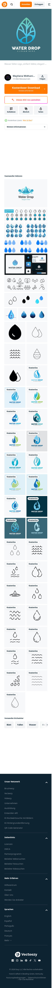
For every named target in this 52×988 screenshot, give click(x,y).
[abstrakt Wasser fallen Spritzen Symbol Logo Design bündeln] (14, 228)
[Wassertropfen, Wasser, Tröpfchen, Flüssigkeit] (14, 949)
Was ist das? (27, 120)
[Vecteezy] (4, 4)
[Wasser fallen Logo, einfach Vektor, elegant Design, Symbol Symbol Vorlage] (14, 470)
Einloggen (39, 4)
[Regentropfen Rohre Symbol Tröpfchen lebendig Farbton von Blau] (10, 330)
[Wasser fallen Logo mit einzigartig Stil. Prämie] (25, 279)
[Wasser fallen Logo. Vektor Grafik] (19, 343)
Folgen (42, 79)
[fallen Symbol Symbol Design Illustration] (14, 361)
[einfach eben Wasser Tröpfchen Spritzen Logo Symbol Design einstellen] (15, 246)
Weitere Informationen (16, 125)
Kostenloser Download (26, 89)
